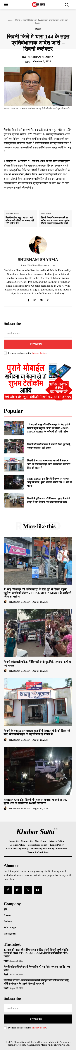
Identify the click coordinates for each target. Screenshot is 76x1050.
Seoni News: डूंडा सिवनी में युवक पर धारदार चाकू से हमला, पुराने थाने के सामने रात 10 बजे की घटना (49, 482)
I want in (36, 344)
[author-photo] (6, 602)
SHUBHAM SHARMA (40, 57)
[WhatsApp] (48, 118)
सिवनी (17, 20)
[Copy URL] (65, 118)
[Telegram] (56, 118)
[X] (31, 118)
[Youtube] (38, 890)
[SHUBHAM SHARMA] (38, 245)
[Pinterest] (39, 118)
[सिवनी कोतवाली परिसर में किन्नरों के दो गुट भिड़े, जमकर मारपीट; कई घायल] (14, 446)
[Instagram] (34, 299)
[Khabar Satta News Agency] (39, 4)
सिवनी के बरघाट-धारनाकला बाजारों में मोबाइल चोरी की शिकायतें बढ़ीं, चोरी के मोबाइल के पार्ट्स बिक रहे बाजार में (48, 464)
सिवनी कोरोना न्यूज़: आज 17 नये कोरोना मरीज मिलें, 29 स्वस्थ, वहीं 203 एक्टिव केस (20, 220)
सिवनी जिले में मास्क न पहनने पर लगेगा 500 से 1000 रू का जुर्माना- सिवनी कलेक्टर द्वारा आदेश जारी (55, 220)
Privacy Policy (39, 353)
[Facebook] (22, 118)
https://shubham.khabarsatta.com (38, 265)
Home (10, 20)
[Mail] (41, 299)
